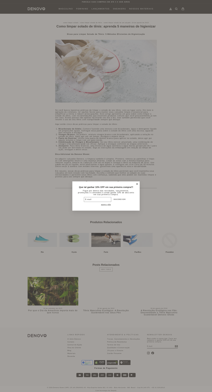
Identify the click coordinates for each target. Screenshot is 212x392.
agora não (106, 205)
